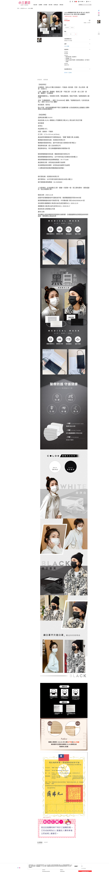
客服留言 (61, 869)
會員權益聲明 (62, 871)
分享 (66, 72)
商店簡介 (43, 869)
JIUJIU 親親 (66, 46)
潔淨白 (72, 27)
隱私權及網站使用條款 (46, 871)
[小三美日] (24, 3)
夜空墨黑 (67, 27)
